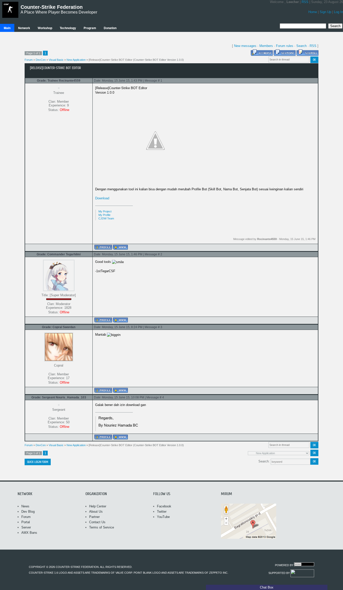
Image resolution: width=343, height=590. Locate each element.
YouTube (163, 517)
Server (26, 527)
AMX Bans (29, 533)
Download (102, 198)
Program (90, 28)
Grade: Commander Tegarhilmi (59, 254)
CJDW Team (106, 218)
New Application (76, 59)
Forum (29, 59)
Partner (94, 517)
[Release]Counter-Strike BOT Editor (110, 59)
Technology (68, 28)
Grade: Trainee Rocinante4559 (58, 80)
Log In (338, 12)
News (25, 506)
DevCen (41, 59)
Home (312, 12)
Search (301, 46)
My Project (104, 211)
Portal (25, 522)
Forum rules (284, 46)
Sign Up (325, 12)
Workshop (45, 28)
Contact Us (97, 522)
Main (7, 28)
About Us (96, 511)
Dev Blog (28, 511)
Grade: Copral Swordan (58, 327)
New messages (245, 46)
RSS (305, 2)
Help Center (97, 506)
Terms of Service (101, 527)
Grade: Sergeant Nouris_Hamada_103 (58, 397)
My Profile (104, 214)
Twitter (161, 511)
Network (24, 28)
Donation (110, 28)
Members (266, 46)
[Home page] (120, 247)
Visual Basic (56, 59)
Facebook (164, 506)
